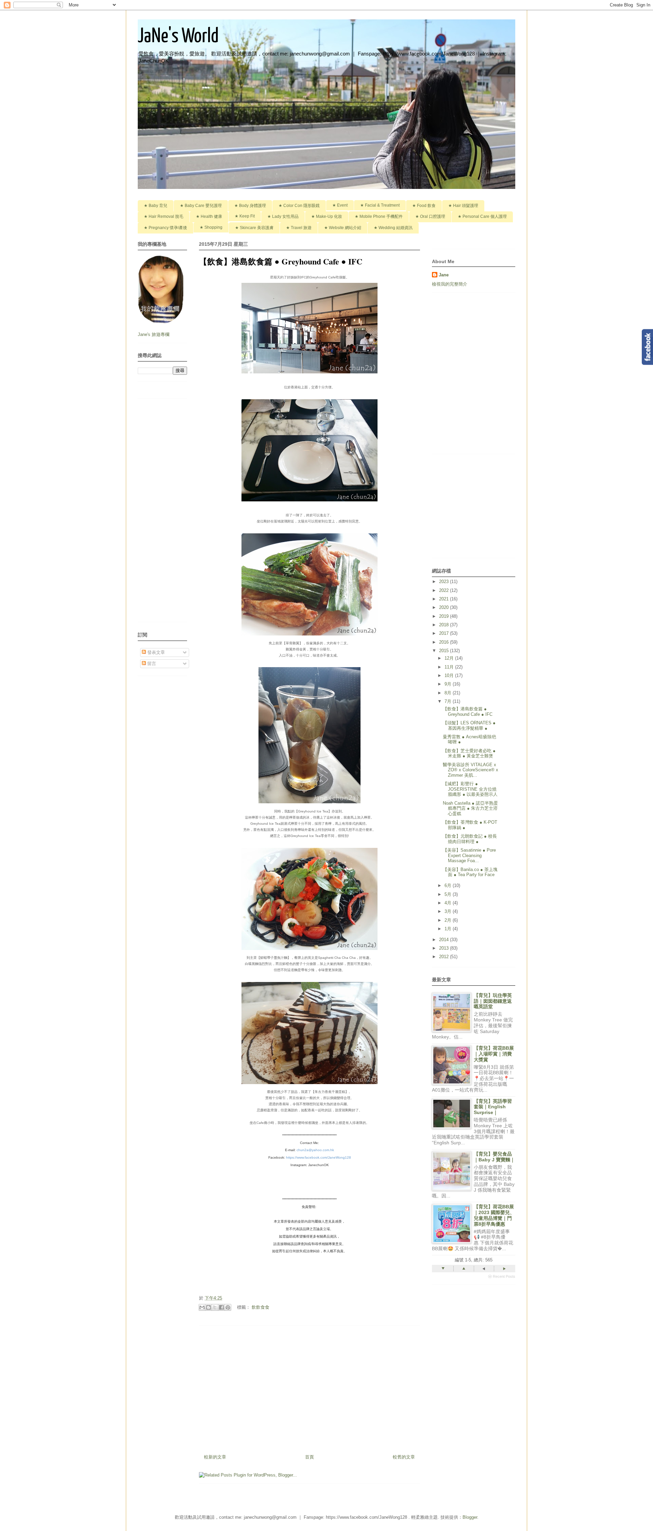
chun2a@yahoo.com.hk (315, 1150)
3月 (449, 911)
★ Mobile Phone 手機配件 (379, 216)
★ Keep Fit (245, 216)
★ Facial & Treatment (380, 205)
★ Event (340, 205)
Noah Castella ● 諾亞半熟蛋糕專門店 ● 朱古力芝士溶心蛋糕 (470, 808)
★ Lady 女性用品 (283, 216)
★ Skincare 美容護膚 (254, 227)
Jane (444, 274)
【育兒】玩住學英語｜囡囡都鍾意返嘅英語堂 (493, 1001)
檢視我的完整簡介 (449, 284)
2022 (444, 590)
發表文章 (155, 652)
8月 (449, 692)
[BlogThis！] (208, 1307)
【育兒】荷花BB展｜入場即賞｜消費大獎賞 (494, 1053)
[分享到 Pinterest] (227, 1307)
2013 (444, 948)
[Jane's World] (309, 1178)
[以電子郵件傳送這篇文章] (202, 1307)
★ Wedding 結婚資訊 (393, 227)
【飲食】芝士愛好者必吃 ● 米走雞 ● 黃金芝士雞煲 (469, 753)
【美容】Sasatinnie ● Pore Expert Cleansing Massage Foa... (469, 855)
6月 (449, 885)
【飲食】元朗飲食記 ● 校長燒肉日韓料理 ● (470, 839)
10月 (450, 675)
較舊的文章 (404, 1457)
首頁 (309, 1457)
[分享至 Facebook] (221, 1307)
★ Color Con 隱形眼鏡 (299, 205)
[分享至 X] (215, 1307)
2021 (444, 598)
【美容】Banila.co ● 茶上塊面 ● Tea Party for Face (470, 872)
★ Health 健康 (209, 216)
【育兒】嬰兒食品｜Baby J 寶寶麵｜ (494, 1156)
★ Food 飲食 (424, 205)
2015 (444, 650)
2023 (444, 581)
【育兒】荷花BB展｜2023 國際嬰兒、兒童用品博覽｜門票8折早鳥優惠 (494, 1215)
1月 (449, 928)
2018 (444, 624)
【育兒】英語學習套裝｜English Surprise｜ (493, 1106)
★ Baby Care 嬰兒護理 (201, 205)
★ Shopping (211, 227)
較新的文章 (215, 1457)
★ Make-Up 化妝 (326, 216)
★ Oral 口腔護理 (430, 216)
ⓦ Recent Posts (501, 1276)
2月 (449, 920)
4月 (449, 902)
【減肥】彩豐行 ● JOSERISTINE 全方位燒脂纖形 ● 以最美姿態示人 (470, 789)
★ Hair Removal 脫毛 (163, 216)
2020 (444, 607)
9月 (449, 684)
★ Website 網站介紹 (342, 227)
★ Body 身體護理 (250, 205)
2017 (444, 633)
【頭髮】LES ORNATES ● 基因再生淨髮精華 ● (469, 725)
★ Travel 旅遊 (299, 227)
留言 (151, 663)
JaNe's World (178, 36)
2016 (444, 642)
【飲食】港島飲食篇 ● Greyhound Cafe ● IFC (467, 711)
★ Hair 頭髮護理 (463, 205)
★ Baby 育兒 (155, 205)
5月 (449, 894)
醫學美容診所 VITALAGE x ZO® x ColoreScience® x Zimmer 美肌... (470, 770)
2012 (444, 956)
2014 (444, 939)
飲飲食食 (260, 1307)
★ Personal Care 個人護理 (482, 216)
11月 (450, 667)
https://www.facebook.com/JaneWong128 (318, 1157)
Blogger (470, 1517)
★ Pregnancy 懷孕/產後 (165, 227)
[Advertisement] (309, 1387)
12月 (450, 658)
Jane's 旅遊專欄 (154, 334)
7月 (449, 701)
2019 (444, 616)
